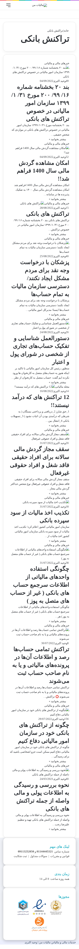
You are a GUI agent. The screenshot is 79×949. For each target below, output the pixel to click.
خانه (66, 30)
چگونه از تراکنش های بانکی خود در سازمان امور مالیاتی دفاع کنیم (43, 733)
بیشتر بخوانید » (57, 139)
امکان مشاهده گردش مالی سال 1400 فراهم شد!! (43, 171)
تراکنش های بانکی (47, 214)
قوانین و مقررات (59, 856)
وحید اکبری (59, 80)
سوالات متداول (38, 856)
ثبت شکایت (20, 856)
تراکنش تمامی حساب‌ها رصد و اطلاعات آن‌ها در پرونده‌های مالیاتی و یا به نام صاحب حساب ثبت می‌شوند (40, 665)
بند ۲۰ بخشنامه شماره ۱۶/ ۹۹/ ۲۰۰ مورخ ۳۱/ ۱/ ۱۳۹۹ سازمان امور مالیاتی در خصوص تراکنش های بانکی (40, 103)
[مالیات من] (39, 5)
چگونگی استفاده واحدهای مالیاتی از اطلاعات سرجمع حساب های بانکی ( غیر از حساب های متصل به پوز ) (39, 585)
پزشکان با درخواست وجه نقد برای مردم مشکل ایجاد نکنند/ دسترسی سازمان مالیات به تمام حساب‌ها (40, 278)
